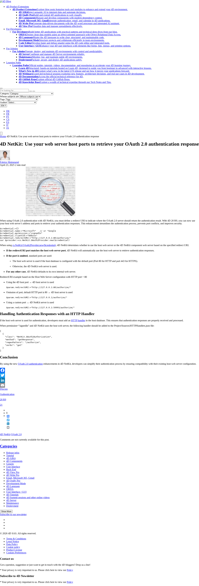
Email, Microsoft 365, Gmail (20, 478)
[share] (6, 430)
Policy (70, 570)
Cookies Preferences (16, 552)
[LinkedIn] (99, 380)
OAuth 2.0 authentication (30, 363)
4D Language (13, 486)
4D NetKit (5, 434)
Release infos (12, 452)
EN (3, 105)
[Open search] (1, 88)
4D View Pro (12, 472)
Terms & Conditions (16, 538)
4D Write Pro (12, 475)
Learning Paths (13, 62)
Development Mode (16, 483)
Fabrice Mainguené (9, 162)
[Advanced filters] (30, 91)
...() (34, 245)
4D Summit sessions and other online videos (28, 497)
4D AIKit (11, 458)
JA (7, 128)
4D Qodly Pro (13, 480)
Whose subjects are (9, 96)
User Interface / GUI (16, 492)
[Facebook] (99, 370)
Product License (14, 550)
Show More (6, 511)
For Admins (12, 48)
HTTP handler (78, 320)
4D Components (14, 461)
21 (1, 405)
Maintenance (12, 503)
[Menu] (1, 133)
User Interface (13, 466)
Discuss (4, 389)
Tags (2, 99)
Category (4, 93)
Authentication (7, 394)
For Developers (13, 29)
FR (7, 114)
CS (7, 119)
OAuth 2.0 (16, 434)
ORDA (10, 489)
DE (8, 111)
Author (3, 102)
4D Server (11, 500)
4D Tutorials (12, 494)
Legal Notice (12, 541)
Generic (10, 464)
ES (7, 122)
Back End (11, 469)
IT (7, 125)
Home (3, 136)
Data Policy (12, 544)
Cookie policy (13, 547)
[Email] (99, 385)
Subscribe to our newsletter (13, 514)
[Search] (33, 91)
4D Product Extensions (17, 6)
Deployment (12, 506)
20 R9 (3, 399)
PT (7, 116)
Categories (8, 446)
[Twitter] (99, 375)
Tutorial (10, 455)
